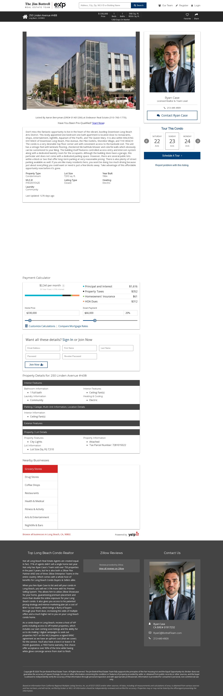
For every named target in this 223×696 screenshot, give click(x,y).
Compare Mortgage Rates (73, 326)
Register (183, 5)
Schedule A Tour (171, 155)
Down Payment (90, 308)
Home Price (30, 308)
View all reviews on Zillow (111, 568)
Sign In (68, 339)
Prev (146, 141)
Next (197, 141)
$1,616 (133, 286)
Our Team (167, 5)
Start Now (98, 123)
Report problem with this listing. (172, 165)
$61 (135, 296)
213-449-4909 (174, 107)
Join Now (34, 364)
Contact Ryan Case (174, 115)
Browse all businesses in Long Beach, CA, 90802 (47, 534)
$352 (134, 291)
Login (197, 5)
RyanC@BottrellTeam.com (167, 633)
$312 (134, 301)
